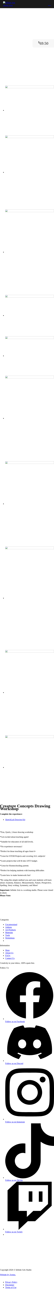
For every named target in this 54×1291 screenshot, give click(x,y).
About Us (9, 953)
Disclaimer (9, 1285)
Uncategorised (11, 924)
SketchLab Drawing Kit (15, 819)
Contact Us (10, 958)
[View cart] (49, 4)
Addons (8, 927)
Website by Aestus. (8, 1275)
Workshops (10, 938)
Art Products (10, 930)
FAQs (7, 955)
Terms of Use (10, 1287)
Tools (7, 935)
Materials (9, 932)
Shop (7, 950)
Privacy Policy (11, 1282)
